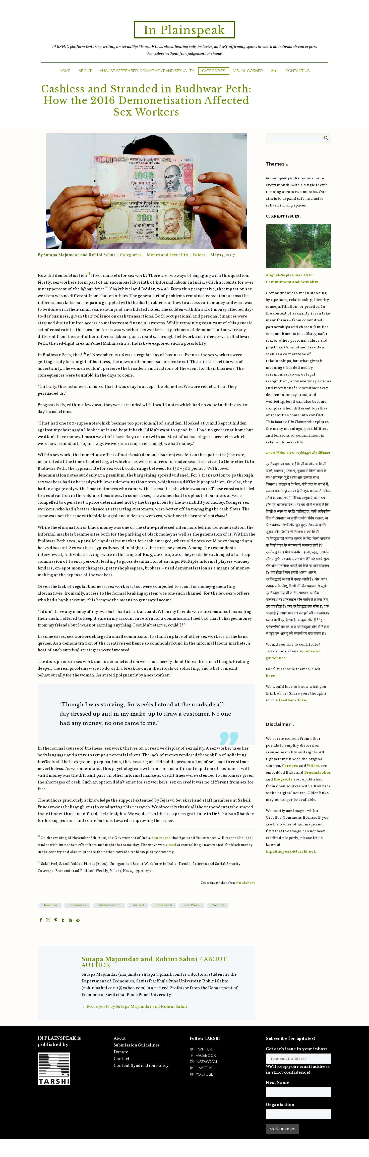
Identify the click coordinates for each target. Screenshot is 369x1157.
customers (78, 905)
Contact (122, 1059)
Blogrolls (283, 779)
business (50, 905)
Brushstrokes (317, 772)
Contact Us (297, 71)
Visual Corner (248, 71)
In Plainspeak (184, 30)
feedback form (293, 700)
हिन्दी (274, 71)
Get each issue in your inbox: (296, 1049)
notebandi (164, 905)
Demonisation (110, 905)
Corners (290, 766)
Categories (213, 71)
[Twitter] (48, 920)
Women (218, 905)
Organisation (280, 1105)
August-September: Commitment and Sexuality (147, 71)
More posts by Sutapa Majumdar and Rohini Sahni (137, 1007)
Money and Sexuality (167, 255)
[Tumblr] (63, 920)
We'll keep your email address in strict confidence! (298, 1069)
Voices (199, 255)
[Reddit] (78, 920)
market (138, 905)
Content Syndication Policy (141, 1066)
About (85, 71)
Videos (313, 766)
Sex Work (192, 905)
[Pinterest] (56, 920)
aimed (170, 845)
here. (271, 676)
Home (65, 71)
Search (326, 138)
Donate (121, 1052)
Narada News (245, 883)
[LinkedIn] (71, 920)
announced (161, 838)
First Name (277, 1083)
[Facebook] (41, 920)
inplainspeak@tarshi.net (290, 851)
